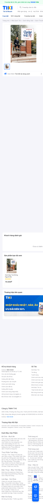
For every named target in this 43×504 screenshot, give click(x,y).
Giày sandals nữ (38, 469)
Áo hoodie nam (36, 454)
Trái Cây (4, 454)
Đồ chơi (20, 439)
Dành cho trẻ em (10, 463)
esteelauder (14, 425)
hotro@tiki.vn (17, 394)
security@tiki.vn (16, 396)
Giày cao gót (32, 467)
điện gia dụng (22, 11)
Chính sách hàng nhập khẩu (10, 391)
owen (33, 425)
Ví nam (30, 496)
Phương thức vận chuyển (9, 381)
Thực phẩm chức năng (11, 483)
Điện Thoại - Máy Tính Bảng (12, 470)
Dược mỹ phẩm (18, 493)
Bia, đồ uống (8, 461)
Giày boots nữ (35, 470)
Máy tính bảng (10, 475)
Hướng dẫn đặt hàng (8, 379)
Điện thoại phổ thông (11, 474)
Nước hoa (8, 491)
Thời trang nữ (33, 436)
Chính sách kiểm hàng (8, 384)
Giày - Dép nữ (33, 465)
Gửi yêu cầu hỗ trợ (7, 376)
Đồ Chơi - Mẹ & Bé (8, 436)
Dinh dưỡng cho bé (11, 444)
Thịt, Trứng (11, 454)
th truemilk (22, 425)
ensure (38, 425)
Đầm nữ (34, 439)
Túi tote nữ (39, 490)
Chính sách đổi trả (7, 386)
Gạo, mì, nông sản (11, 459)
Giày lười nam (32, 478)
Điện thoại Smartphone (8, 472)
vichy (20, 427)
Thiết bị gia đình (18, 499)
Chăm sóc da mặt (7, 481)
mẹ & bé (36, 11)
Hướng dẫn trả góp (7, 389)
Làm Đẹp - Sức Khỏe (9, 479)
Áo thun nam (31, 451)
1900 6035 (10, 417)
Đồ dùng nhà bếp (7, 499)
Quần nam (39, 451)
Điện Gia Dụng (7, 497)
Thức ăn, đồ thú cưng (11, 464)
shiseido (4, 427)
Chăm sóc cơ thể (11, 485)
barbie (29, 425)
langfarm (10, 427)
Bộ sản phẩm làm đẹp (13, 492)
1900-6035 (10, 370)
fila (24, 427)
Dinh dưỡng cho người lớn (12, 445)
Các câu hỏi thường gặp (9, 374)
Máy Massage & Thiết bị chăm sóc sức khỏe (13, 485)
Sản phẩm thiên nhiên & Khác (12, 487)
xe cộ (30, 11)
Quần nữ (40, 439)
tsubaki (28, 427)
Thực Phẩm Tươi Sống (9, 452)
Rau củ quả (8, 456)
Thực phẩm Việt (17, 456)
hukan (16, 427)
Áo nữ (29, 439)
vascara (4, 425)
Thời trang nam (33, 449)
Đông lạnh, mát (14, 458)
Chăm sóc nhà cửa (12, 466)
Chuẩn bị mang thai (11, 449)
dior (8, 425)
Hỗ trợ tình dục (16, 491)
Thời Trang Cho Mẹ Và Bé (9, 439)
